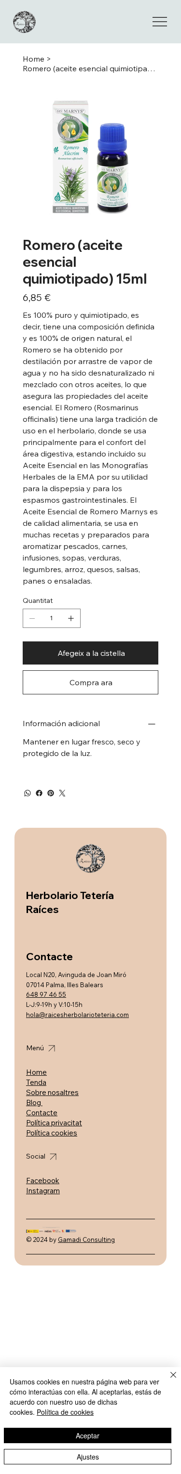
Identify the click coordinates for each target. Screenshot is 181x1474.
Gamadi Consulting (86, 1239)
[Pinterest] (51, 793)
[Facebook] (39, 793)
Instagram (43, 1190)
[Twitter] (62, 793)
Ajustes (88, 1456)
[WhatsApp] (27, 793)
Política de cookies (65, 1412)
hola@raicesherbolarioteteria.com (77, 1014)
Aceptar (87, 1435)
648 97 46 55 (46, 994)
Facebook (42, 1180)
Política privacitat (54, 1122)
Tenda (36, 1082)
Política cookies (51, 1132)
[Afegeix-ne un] (71, 618)
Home (36, 1072)
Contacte (41, 1112)
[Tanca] (167, 1380)
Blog (34, 1102)
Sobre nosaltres (52, 1092)
